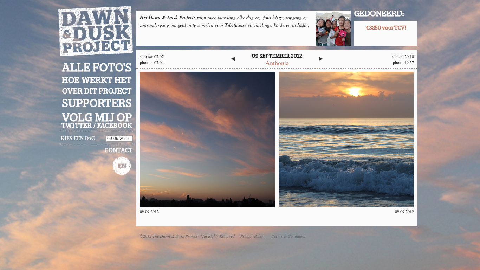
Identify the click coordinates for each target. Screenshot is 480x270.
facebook (114, 126)
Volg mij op (97, 117)
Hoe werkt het (97, 80)
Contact (119, 150)
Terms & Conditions (289, 236)
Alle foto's (97, 67)
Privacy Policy (252, 236)
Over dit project (97, 91)
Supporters (97, 103)
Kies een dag (78, 138)
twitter (76, 126)
